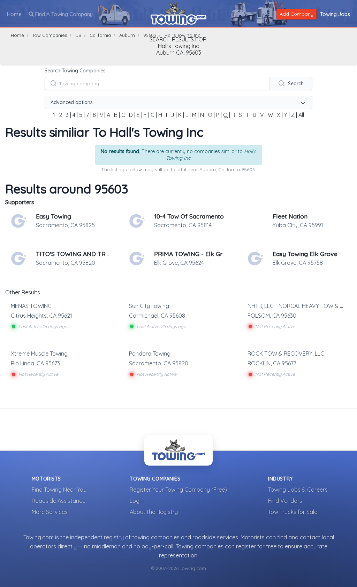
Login (137, 500)
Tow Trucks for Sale (292, 511)
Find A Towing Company (63, 14)
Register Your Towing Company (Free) (178, 489)
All (301, 114)
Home (14, 14)
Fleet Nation (290, 216)
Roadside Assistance (58, 500)
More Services (50, 511)
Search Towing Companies (75, 71)
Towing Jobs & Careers (298, 489)
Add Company (296, 14)
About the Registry (154, 511)
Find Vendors (285, 500)
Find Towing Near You (59, 489)
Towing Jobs (335, 14)
